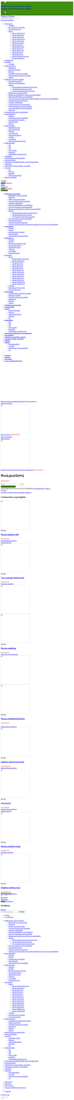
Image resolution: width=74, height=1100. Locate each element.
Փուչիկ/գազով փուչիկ (17, 141)
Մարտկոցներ (10, 160)
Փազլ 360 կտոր (18, 47)
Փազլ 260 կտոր (18, 43)
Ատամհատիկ (14, 129)
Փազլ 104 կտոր (18, 35)
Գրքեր (10, 85)
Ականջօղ (12, 68)
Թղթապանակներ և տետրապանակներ (24, 95)
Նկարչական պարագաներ (19, 104)
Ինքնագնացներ (14, 175)
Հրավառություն (14, 135)
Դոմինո (11, 25)
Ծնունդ (11, 131)
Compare (8, 1091)
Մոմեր (11, 137)
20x (9, 147)
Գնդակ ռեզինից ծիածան (13, 718)
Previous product (6, 403)
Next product (5, 439)
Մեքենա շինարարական (12, 762)
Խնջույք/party (10, 126)
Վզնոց (10, 77)
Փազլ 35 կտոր (17, 45)
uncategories (9, 60)
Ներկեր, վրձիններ (15, 102)
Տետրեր (11, 110)
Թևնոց (11, 72)
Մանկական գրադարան (22, 89)
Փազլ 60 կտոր (17, 52)
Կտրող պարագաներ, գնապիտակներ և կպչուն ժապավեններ (33, 99)
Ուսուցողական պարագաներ (20, 106)
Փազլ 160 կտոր (18, 41)
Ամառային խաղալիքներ (18, 118)
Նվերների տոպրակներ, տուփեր (17, 166)
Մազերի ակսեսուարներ (18, 73)
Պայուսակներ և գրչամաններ (20, 108)
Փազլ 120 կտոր (18, 37)
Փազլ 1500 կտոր (18, 39)
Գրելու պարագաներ (16, 83)
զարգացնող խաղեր (16, 120)
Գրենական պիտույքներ (14, 79)
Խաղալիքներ (10, 114)
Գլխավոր (4, 401)
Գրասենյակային (15, 81)
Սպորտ (8, 168)
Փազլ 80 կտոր (17, 54)
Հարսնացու (13, 133)
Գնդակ (11, 172)
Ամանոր (8, 62)
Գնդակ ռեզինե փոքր (11, 846)
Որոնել (4, 181)
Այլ (9, 170)
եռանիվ (11, 152)
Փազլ (10, 31)
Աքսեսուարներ (14, 70)
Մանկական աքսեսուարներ (19, 75)
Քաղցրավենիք (11, 177)
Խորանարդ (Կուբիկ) (16, 27)
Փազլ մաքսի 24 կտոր (20, 56)
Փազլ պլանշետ (18, 58)
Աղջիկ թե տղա (14, 127)
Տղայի (10, 124)
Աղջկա (11, 116)
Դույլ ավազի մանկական (12, 578)
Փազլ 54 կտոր (17, 49)
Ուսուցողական (14, 29)
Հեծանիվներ (10, 143)
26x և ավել (12, 150)
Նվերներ (8, 164)
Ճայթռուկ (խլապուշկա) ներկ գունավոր (17, 470)
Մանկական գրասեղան (17, 100)
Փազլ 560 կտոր (18, 50)
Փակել (3, 910)
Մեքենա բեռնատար (10, 887)
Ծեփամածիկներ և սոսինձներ (20, 97)
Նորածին (12, 139)
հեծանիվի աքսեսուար (17, 154)
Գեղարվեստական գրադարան (24, 87)
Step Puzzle (8, 24)
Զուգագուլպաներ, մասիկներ (16, 112)
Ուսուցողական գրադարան (23, 91)
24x (9, 148)
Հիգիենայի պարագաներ (15, 158)
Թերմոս (11, 173)
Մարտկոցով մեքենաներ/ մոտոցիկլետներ (21, 162)
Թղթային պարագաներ (17, 93)
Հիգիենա (8, 156)
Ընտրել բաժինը (7, 20)
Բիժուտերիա (10, 66)
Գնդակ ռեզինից (8, 648)
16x (9, 145)
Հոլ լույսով (6, 803)
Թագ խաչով (6, 435)
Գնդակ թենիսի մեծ (10, 534)
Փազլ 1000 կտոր (18, 33)
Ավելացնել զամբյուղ (8, 486)
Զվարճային (13, 122)
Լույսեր (11, 64)
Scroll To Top (5, 1095)
